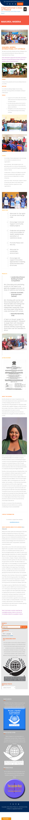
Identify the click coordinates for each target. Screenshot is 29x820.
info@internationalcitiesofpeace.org (14, 1)
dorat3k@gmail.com (14, 522)
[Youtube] (15, 4)
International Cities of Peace (11, 8)
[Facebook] (7, 4)
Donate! (20, 4)
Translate (11, 635)
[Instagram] (12, 4)
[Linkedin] (10, 4)
